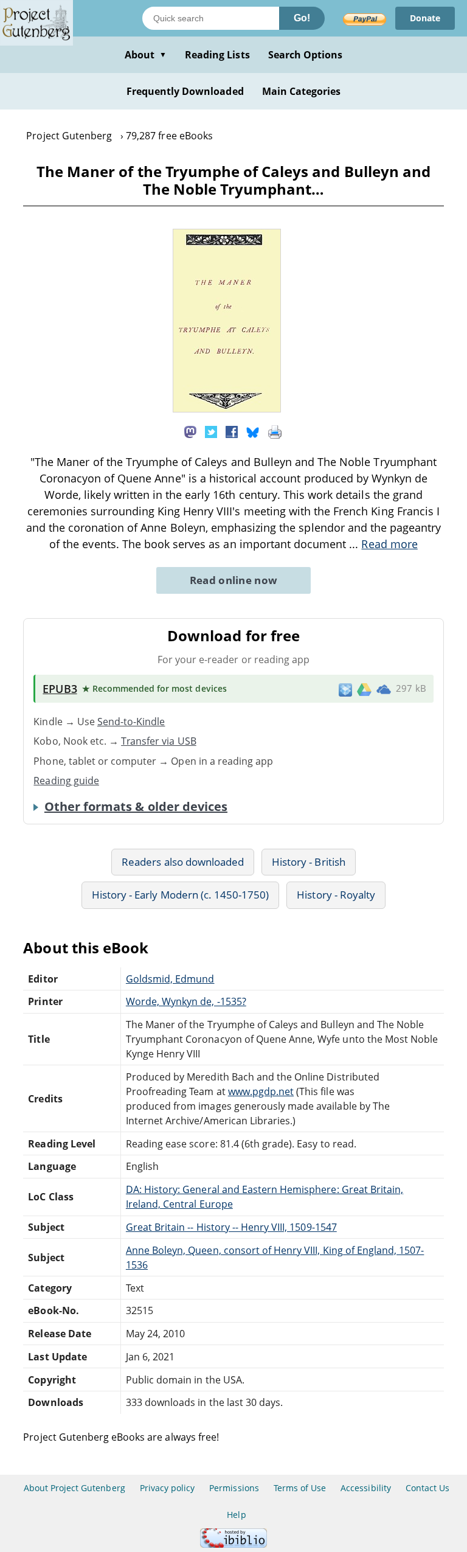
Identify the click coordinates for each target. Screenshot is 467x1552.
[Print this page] (275, 431)
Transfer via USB (158, 741)
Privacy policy (167, 1488)
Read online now (234, 580)
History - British (308, 862)
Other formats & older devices (135, 806)
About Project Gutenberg (74, 1488)
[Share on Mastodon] (190, 431)
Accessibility (366, 1488)
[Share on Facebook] (232, 431)
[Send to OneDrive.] (383, 689)
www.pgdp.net (261, 1091)
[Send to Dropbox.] (345, 689)
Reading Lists (217, 54)
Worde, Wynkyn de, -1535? (186, 1001)
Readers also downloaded (183, 862)
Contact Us (427, 1488)
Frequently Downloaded (185, 91)
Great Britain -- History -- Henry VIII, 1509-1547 (231, 1227)
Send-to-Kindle (131, 721)
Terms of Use (300, 1488)
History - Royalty (336, 895)
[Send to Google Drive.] (364, 688)
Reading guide (66, 780)
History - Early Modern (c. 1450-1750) (180, 895)
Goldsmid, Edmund (170, 979)
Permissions (233, 1488)
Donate (425, 18)
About (146, 54)
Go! (302, 18)
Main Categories (301, 91)
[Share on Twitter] (211, 431)
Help (236, 1514)
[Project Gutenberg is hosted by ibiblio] (233, 1544)
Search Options (305, 54)
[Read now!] (227, 409)
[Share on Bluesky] (253, 431)
